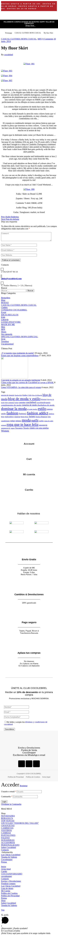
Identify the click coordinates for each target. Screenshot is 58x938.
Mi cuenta (29, 474)
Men (3, 327)
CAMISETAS (7, 828)
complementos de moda (11, 405)
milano (18, 421)
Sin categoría (6, 334)
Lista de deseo (7, 888)
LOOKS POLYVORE (11, 322)
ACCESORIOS (8, 842)
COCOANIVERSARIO (11, 874)
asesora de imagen (7, 395)
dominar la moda (14, 408)
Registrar (23, 786)
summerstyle (5, 428)
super (13, 428)
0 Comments (47, 39)
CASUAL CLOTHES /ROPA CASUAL (28, 33)
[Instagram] (29, 763)
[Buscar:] (14, 290)
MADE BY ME (8, 324)
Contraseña (6, 796)
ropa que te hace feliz (22, 424)
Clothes (4, 307)
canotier (22, 402)
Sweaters (19, 428)
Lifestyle (4, 319)
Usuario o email (8, 791)
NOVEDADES (8, 816)
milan (12, 421)
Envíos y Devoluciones (11, 881)
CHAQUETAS (7, 825)
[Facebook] (21, 763)
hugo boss (24, 417)
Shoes (3, 332)
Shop (3, 900)
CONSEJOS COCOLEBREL (14, 310)
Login (4, 802)
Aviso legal (6, 869)
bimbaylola (18, 395)
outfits (41, 421)
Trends (26, 428)
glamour (17, 417)
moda (26, 420)
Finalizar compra (8, 883)
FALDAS (5, 838)
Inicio (3, 866)
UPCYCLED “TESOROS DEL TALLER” (20, 823)
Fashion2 (22, 414)
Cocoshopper (6, 859)
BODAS (5, 302)
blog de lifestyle (37, 395)
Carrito (29, 489)
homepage (8, 33)
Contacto (5, 850)
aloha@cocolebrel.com (11, 278)
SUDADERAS (7, 840)
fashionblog (9, 417)
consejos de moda (29, 405)
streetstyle (43, 425)
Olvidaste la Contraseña (11, 804)
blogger (44, 399)
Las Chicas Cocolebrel (10, 855)
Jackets (32, 416)
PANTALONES (8, 835)
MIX (40, 39)
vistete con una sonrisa (39, 428)
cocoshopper (6, 876)
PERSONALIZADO (10, 845)
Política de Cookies (9, 893)
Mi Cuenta (5, 891)
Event (3, 312)
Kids (3, 317)
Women (5, 430)
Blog (3, 300)
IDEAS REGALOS (9, 315)
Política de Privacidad (10, 896)
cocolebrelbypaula (43, 402)
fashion (12, 413)
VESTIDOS (6, 830)
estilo (42, 408)
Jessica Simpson (41, 417)
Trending (5, 341)
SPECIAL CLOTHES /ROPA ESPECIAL (19, 336)
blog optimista (9, 402)
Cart (29, 459)
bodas (16, 402)
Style (3, 339)
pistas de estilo (48, 421)
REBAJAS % (7, 818)
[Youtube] (36, 763)
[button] (30, 25)
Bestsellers (5, 298)
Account (29, 443)
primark (3, 425)
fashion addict (37, 413)
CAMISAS (6, 833)
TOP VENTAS (7, 821)
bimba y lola (27, 395)
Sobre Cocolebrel (8, 847)
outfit (34, 420)
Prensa (4, 862)
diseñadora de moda (45, 405)
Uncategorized (7, 344)
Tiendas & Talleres (9, 857)
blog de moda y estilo (24, 399)
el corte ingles (32, 409)
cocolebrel (8, 54)
